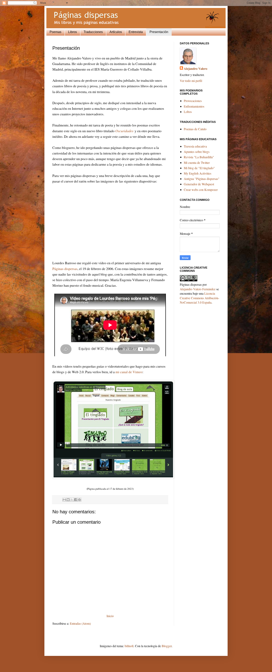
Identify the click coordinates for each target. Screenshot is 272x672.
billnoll (129, 646)
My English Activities (197, 173)
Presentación (159, 32)
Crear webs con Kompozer (201, 189)
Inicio (110, 616)
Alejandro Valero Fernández (197, 289)
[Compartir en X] (72, 500)
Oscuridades (124, 130)
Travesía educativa (195, 146)
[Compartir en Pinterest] (79, 500)
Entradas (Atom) (80, 623)
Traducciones (93, 32)
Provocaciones (193, 101)
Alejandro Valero (195, 68)
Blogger (167, 646)
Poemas (55, 32)
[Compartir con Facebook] (76, 500)
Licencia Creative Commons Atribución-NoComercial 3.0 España (199, 297)
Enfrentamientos (194, 106)
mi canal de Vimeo (128, 371)
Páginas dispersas (64, 268)
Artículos (116, 32)
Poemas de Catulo (195, 129)
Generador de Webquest (199, 184)
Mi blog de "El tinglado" (199, 168)
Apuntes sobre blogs (196, 152)
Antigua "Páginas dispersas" (201, 179)
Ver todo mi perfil (191, 81)
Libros (72, 32)
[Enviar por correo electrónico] (64, 500)
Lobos (188, 112)
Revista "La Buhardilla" (199, 157)
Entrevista (136, 32)
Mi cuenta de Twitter (197, 162)
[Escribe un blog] (68, 500)
